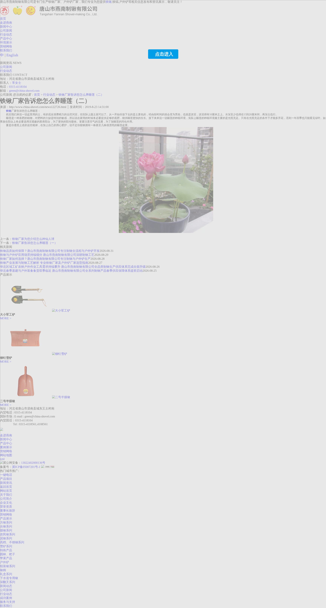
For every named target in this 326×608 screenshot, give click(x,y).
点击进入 (164, 54)
